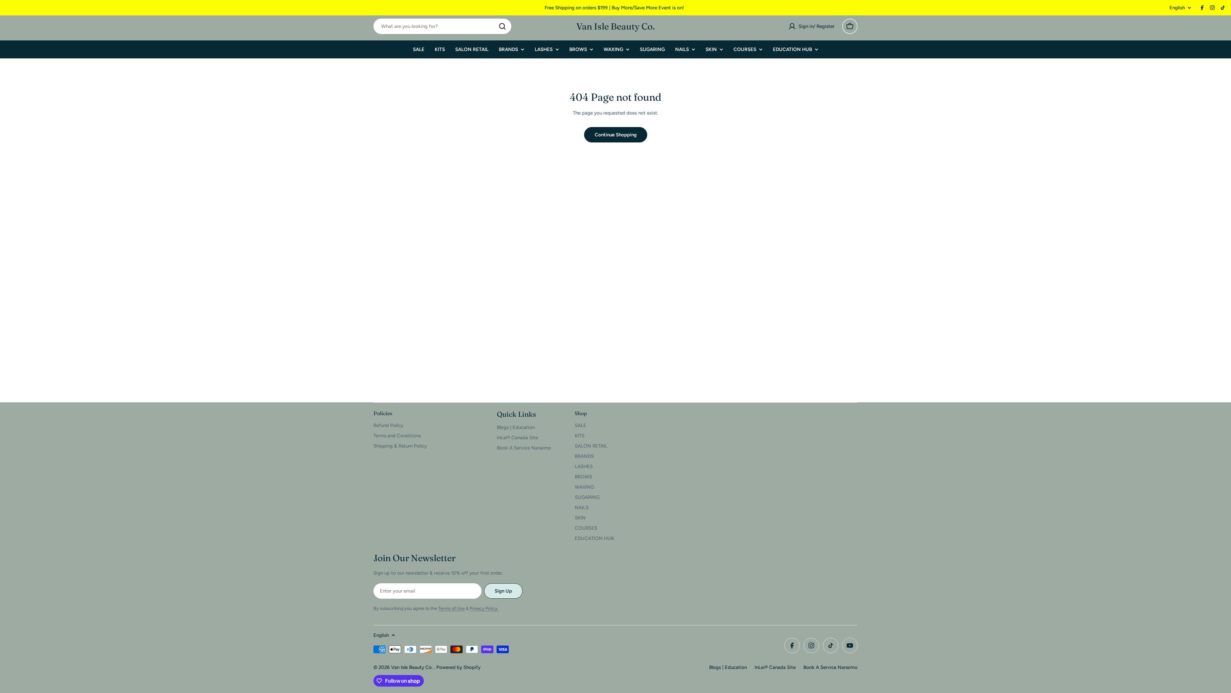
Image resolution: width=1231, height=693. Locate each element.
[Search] (502, 26)
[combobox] (442, 26)
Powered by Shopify (458, 667)
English (1177, 7)
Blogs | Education (728, 667)
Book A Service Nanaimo (830, 667)
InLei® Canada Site (775, 667)
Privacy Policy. (484, 608)
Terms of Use (451, 608)
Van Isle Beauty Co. (615, 26)
